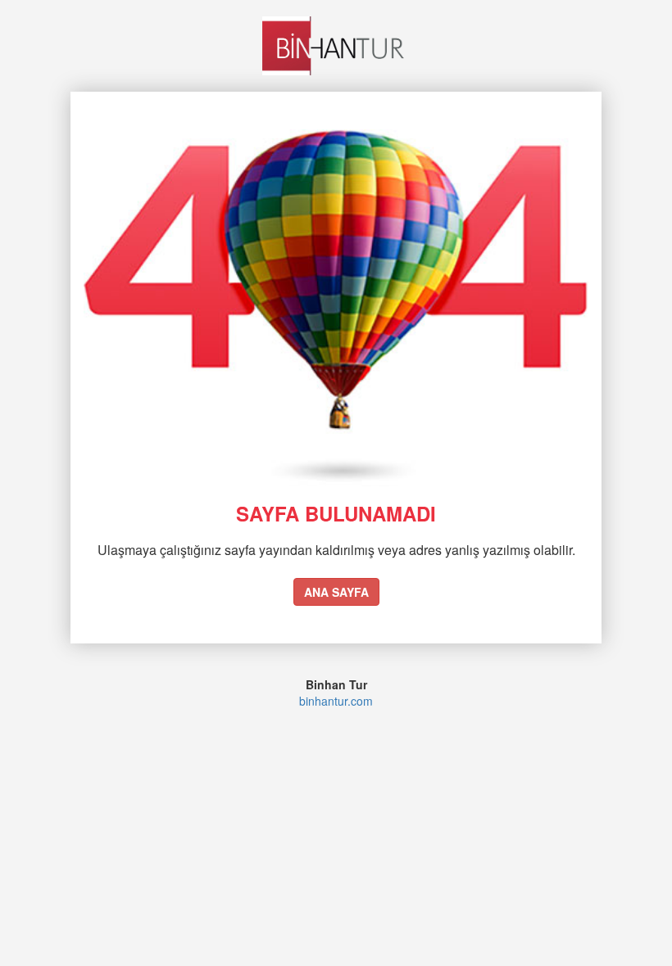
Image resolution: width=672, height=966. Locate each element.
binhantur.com (336, 701)
